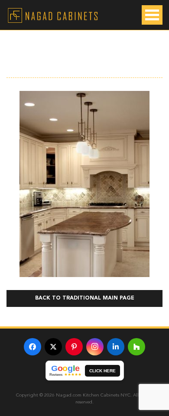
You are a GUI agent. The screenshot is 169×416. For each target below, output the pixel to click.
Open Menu (152, 15)
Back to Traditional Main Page (84, 298)
